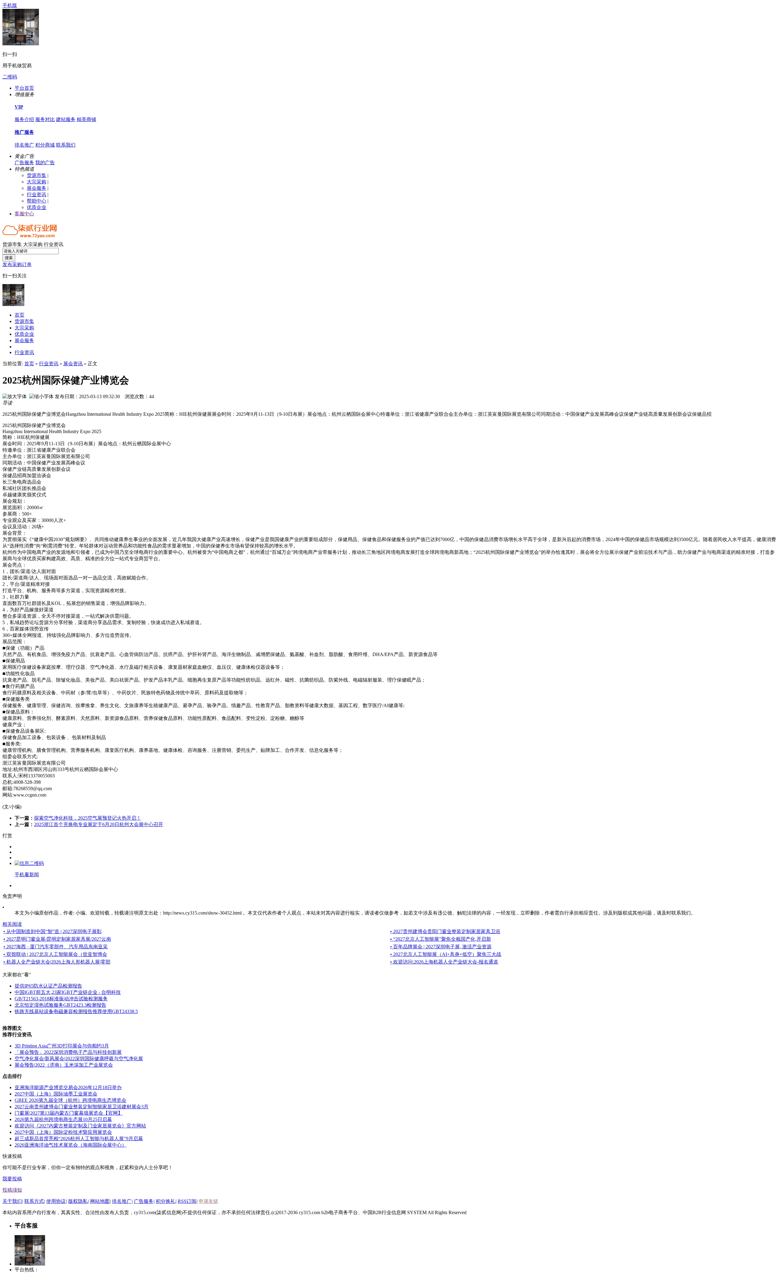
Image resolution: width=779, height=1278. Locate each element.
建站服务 (65, 119)
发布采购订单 (17, 264)
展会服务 (36, 188)
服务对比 (45, 119)
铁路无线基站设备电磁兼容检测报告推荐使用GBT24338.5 (76, 1011)
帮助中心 (36, 200)
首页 (19, 315)
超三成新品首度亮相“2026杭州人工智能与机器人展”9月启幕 (79, 1138)
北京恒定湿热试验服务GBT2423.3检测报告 (60, 1005)
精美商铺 (86, 119)
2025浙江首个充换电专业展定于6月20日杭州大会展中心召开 (98, 824)
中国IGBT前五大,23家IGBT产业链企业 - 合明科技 (68, 992)
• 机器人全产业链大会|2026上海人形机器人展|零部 (56, 961)
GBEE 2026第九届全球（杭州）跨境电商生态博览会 (70, 1100)
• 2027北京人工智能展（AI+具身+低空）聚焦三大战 (445, 954)
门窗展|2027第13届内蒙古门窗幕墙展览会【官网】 (69, 1113)
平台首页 (24, 88)
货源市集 (36, 175)
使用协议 (56, 1201)
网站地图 (100, 1201)
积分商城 (45, 145)
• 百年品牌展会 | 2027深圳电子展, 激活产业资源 (440, 946)
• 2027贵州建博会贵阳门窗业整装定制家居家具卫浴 (445, 931)
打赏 (7, 835)
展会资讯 (73, 363)
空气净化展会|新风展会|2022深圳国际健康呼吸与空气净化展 (79, 1058)
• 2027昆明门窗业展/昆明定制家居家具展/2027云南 (57, 939)
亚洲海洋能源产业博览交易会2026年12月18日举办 (68, 1087)
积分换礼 (165, 1201)
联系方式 (34, 1201)
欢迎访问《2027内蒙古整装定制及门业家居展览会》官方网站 (80, 1125)
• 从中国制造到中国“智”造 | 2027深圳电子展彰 (52, 931)
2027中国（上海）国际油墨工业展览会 (56, 1093)
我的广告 (45, 162)
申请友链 (208, 1201)
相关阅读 (12, 924)
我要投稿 (12, 1178)
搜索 (9, 257)
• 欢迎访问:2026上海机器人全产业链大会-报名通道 (444, 961)
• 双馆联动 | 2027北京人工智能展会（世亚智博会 (55, 954)
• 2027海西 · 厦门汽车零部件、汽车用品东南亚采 (55, 946)
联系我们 (65, 145)
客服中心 (24, 213)
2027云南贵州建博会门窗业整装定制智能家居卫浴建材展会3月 (81, 1106)
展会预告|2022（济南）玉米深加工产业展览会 (64, 1065)
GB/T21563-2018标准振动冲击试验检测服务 (61, 998)
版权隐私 (78, 1201)
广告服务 (24, 162)
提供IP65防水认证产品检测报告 (48, 985)
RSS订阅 (187, 1201)
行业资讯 (36, 194)
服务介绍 (24, 119)
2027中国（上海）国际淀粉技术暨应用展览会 (63, 1132)
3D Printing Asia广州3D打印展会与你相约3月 (62, 1045)
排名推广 (24, 145)
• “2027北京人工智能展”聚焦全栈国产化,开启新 (440, 939)
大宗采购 (36, 181)
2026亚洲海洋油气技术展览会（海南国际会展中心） (71, 1145)
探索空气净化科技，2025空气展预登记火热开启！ (87, 818)
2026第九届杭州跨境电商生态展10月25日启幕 (63, 1119)
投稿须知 (12, 1190)
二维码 (9, 76)
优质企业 (36, 207)
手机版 (9, 5)
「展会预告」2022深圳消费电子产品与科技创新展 (68, 1052)
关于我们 (12, 1201)
